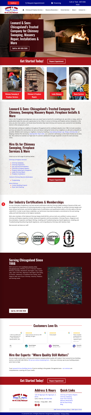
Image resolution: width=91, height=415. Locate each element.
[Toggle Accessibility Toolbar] (3, 204)
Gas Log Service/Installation (20, 166)
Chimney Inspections (18, 165)
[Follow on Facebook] (36, 405)
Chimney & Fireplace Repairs (34, 95)
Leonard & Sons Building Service (22, 368)
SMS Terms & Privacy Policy (62, 409)
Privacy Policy (65, 414)
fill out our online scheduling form (39, 360)
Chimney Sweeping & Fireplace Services (12, 95)
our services (66, 368)
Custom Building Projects (19, 185)
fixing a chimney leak (71, 132)
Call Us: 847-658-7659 (19, 48)
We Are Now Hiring (66, 402)
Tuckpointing (16, 180)
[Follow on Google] (39, 405)
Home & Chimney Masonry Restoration (21, 177)
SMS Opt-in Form (77, 409)
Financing (57, 3)
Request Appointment (35, 3)
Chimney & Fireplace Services (34, 10)
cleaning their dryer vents (36, 134)
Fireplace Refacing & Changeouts (22, 170)
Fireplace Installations (18, 174)
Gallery (13, 3)
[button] (81, 338)
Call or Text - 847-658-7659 (77, 3)
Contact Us (82, 10)
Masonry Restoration (52, 10)
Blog (61, 404)
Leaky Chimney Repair (18, 172)
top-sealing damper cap (57, 132)
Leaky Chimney (56, 94)
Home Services (65, 10)
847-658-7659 (48, 398)
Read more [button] (62, 341)
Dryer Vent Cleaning (18, 187)
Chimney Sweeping (17, 163)
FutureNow (56, 414)
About (74, 10)
